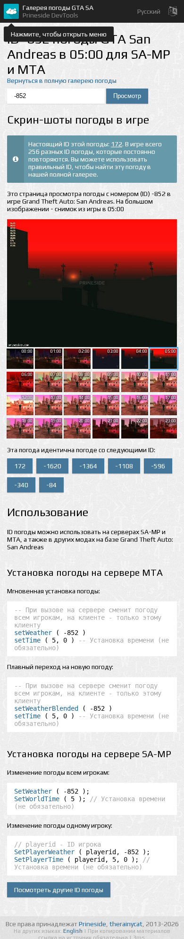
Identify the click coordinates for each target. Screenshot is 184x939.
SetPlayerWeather (44, 852)
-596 (158, 466)
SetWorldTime (36, 799)
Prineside (92, 924)
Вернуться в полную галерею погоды (62, 80)
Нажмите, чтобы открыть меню (59, 34)
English (73, 931)
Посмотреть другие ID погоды (58, 890)
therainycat (125, 924)
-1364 (88, 466)
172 (116, 144)
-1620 (52, 466)
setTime (27, 640)
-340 (21, 485)
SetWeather (33, 791)
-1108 (124, 466)
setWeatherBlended (46, 708)
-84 (51, 485)
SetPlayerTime (38, 859)
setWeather (33, 632)
